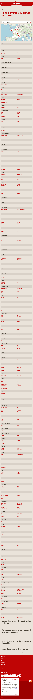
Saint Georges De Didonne (20, 135)
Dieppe (17, 496)
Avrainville (2, 593)
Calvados (3, 119)
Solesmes (2, 472)
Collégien (2, 507)
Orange (18, 551)
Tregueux (2, 151)
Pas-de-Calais (4, 405)
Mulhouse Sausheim (19, 449)
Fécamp (2, 498)
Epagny (2, 486)
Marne (3, 326)
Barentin (2, 496)
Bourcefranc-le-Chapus (4, 135)
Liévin (17, 411)
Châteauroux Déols (3, 246)
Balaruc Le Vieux (3, 232)
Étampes (2, 589)
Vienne (3, 562)
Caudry (18, 387)
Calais (2, 411)
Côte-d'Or (3, 144)
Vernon (18, 179)
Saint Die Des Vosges (19, 574)
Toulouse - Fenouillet (4, 209)
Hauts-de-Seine (4, 596)
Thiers (2, 420)
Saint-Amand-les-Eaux (4, 388)
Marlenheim (2, 440)
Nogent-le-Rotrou (3, 184)
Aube (3, 92)
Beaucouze (2, 315)
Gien (17, 297)
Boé (1, 310)
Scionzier (2, 489)
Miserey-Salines (3, 169)
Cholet (2, 316)
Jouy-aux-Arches (19, 366)
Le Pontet (2, 553)
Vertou (2, 292)
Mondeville (2, 124)
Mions (2, 454)
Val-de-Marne (4, 607)
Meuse (3, 352)
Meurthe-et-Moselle (5, 343)
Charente (3, 127)
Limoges (2, 569)
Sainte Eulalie (18, 222)
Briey (17, 345)
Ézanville (2, 616)
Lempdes (2, 419)
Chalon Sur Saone (3, 467)
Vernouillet (18, 184)
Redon (17, 237)
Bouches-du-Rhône (5, 110)
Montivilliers (18, 495)
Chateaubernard (19, 129)
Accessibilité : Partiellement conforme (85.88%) (7, 670)
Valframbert (18, 401)
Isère (3, 254)
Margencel (2, 487)
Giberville (2, 122)
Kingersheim (2, 448)
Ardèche (3, 77)
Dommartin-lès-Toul (19, 347)
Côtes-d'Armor (4, 149)
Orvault (2, 291)
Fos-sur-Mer (18, 112)
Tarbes (2, 430)
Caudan (2, 359)
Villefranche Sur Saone (20, 454)
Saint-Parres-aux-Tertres (20, 94)
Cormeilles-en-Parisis (20, 617)
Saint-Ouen (2, 277)
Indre (3, 245)
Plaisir (18, 515)
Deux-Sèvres (4, 519)
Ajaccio (2, 199)
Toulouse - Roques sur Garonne (21, 209)
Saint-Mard (18, 508)
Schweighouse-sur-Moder (4, 441)
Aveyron (3, 105)
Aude (3, 97)
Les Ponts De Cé (19, 316)
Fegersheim (2, 443)
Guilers (2, 193)
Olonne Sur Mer (19, 558)
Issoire (18, 419)
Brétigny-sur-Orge (19, 590)
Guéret (2, 158)
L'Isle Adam (2, 617)
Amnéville (2, 370)
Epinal (2, 574)
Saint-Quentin (3, 53)
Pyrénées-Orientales (5, 433)
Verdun (18, 354)
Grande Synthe (19, 385)
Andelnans (2, 584)
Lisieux (2, 121)
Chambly (2, 394)
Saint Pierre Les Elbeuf (4, 494)
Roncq (17, 380)
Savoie (3, 478)
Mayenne (3, 338)
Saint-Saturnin (19, 473)
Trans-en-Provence (19, 546)
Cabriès (2, 115)
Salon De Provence (3, 116)
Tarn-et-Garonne (5, 537)
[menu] (1, 3)
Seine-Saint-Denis (5, 601)
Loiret (3, 295)
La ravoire (18, 480)
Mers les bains (3, 526)
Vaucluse (3, 549)
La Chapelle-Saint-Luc (4, 94)
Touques (18, 121)
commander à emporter (25, 651)
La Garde (18, 544)
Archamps (18, 486)
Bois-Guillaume (19, 494)
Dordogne (3, 161)
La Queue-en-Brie (3, 611)
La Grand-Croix (3, 283)
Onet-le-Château (3, 107)
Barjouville (18, 185)
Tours (17, 251)
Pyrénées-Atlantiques (6, 423)
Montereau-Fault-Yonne (4, 508)
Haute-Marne (4, 333)
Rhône (3, 452)
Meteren (18, 381)
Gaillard (18, 487)
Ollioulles (2, 545)
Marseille (18, 115)
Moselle (3, 364)
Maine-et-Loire (4, 313)
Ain (2, 43)
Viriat (2, 47)
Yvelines (3, 511)
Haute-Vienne (4, 567)
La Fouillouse (3, 282)
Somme (3, 524)
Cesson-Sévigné (19, 240)
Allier (3, 56)
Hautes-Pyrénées (5, 428)
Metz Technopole (3, 366)
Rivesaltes (18, 435)
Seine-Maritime (4, 492)
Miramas (2, 112)
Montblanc (2, 230)
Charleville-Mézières (4, 84)
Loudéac (2, 153)
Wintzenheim (2, 449)
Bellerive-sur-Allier (3, 59)
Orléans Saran (3, 297)
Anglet (18, 425)
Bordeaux (2, 222)
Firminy (18, 282)
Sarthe (3, 470)
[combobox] (15, 22)
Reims (2, 329)
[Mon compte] (31, 3)
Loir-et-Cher (4, 274)
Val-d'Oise (3, 614)
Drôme (3, 172)
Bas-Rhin (3, 438)
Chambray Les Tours (3, 251)
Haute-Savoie (4, 484)
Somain (18, 382)
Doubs (3, 166)
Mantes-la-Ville (3, 516)
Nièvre (3, 373)
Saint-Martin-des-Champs (4, 194)
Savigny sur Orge (19, 593)
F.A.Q (1, 660)
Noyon (17, 393)
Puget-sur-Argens (3, 544)
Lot (2, 302)
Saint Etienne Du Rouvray (4, 495)
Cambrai (2, 381)
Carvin (2, 410)
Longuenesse (2, 408)
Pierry (2, 330)
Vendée (3, 556)
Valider (19, 676)
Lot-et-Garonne (4, 307)
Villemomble (2, 603)
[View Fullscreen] (30, 25)
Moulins (2, 58)
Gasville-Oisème (3, 185)
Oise (2, 391)
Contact (2, 658)
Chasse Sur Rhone (19, 258)
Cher (3, 139)
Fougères (2, 240)
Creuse (3, 156)
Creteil (2, 609)
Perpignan (2, 435)
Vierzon (18, 141)
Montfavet (2, 551)
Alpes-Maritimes (5, 72)
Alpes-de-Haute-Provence (6, 63)
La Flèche (2, 473)
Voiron (18, 256)
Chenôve (18, 146)
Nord (3, 378)
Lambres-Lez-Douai (3, 385)
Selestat (18, 441)
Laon (17, 52)
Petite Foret (2, 387)
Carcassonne (18, 99)
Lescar (2, 425)
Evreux (2, 179)
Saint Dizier (18, 335)
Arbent (18, 45)
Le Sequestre (2, 534)
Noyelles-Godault (19, 410)
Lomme (2, 380)
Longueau (18, 527)
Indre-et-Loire (4, 250)
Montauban (2, 539)
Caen (17, 124)
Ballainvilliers (3, 590)
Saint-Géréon (2, 289)
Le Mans (2, 475)
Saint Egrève (2, 256)
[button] (18, 35)
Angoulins (2, 136)
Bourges (2, 141)
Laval (1, 340)
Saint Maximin (18, 394)
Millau (18, 107)
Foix (1, 89)
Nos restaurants (3, 662)
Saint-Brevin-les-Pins (19, 288)
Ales (1, 204)
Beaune (2, 146)
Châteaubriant (19, 289)
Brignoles (18, 545)
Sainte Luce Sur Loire (4, 288)
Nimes (17, 204)
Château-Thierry (3, 52)
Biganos (18, 223)
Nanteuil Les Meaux (19, 504)
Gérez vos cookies (3, 695)
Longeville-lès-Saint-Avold (20, 368)
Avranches (18, 321)
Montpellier (2, 231)
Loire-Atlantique (5, 286)
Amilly (2, 299)
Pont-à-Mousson (3, 348)
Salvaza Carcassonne (4, 102)
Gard (3, 202)
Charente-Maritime (5, 133)
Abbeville (2, 529)
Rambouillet (18, 516)
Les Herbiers (2, 558)
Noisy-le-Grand (19, 603)
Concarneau (18, 193)
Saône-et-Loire (4, 464)
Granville (2, 321)
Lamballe (18, 151)
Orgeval (2, 513)
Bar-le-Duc (2, 354)
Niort (1, 521)
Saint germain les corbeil (20, 589)
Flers (1, 402)
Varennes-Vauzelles (3, 375)
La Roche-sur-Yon (3, 559)
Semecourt (18, 370)
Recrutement (2, 666)
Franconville (18, 616)
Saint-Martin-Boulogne (4, 407)
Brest (17, 194)
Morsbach (2, 367)
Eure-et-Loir (4, 182)
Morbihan (3, 357)
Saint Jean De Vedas (19, 230)
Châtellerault (3, 564)
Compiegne (2, 396)
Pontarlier (18, 169)
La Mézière (18, 239)
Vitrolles (18, 116)
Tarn (3, 532)
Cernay (18, 448)
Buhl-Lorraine (19, 367)
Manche (3, 319)
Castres (18, 534)
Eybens (2, 259)
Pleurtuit (2, 237)
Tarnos (2, 270)
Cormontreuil (19, 329)
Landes (3, 269)
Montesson (2, 515)
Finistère (3, 190)
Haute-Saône (4, 459)
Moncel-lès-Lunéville (4, 347)
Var (2, 542)
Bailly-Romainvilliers (20, 503)
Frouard (2, 345)
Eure (3, 177)
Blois (1, 275)
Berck (17, 408)
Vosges (3, 572)
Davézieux (18, 79)
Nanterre (2, 598)
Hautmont (2, 382)
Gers (2, 214)
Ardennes (3, 82)
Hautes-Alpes (4, 67)
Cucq (17, 407)
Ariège (3, 87)
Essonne (3, 587)
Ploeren (2, 361)
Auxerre (2, 579)
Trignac (18, 291)
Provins (18, 507)
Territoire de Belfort (5, 582)
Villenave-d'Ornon (3, 225)
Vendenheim (18, 440)
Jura (2, 264)
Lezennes (18, 384)
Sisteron (2, 64)
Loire (3, 280)
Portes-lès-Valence (19, 174)
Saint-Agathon (18, 153)
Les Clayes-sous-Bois (19, 513)
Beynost (2, 45)
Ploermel (18, 359)
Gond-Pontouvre (3, 130)
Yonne (3, 577)
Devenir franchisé (3, 664)
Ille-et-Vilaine (4, 235)
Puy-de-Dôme (4, 416)
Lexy (1, 349)
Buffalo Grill (2, 9)
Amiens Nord (18, 526)
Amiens (2, 527)
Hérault (3, 228)
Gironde (3, 219)
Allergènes (2, 668)
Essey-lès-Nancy (19, 348)
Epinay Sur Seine (3, 604)
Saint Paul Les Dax (19, 270)
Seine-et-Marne (4, 501)
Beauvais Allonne (3, 393)
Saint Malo (2, 239)
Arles (1, 113)
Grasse (2, 74)
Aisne (3, 50)
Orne (3, 399)
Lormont (2, 223)
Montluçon (18, 58)
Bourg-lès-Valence (3, 174)
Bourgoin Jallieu (19, 259)
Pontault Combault (3, 503)
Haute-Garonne (4, 207)
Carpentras (18, 553)
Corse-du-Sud (4, 197)
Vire (17, 122)
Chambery (2, 481)
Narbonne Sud (3, 99)
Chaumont (2, 335)
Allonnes (18, 472)
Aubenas (2, 79)
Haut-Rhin (3, 446)
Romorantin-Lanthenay (20, 275)
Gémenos (18, 113)
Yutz (1, 368)
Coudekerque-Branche (4, 384)
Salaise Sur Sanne (3, 258)
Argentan (2, 401)
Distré (17, 315)
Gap (1, 69)
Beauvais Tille (18, 396)
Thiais (17, 609)
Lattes (17, 231)
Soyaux (2, 129)
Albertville (2, 480)
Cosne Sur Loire (19, 375)
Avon (1, 504)
